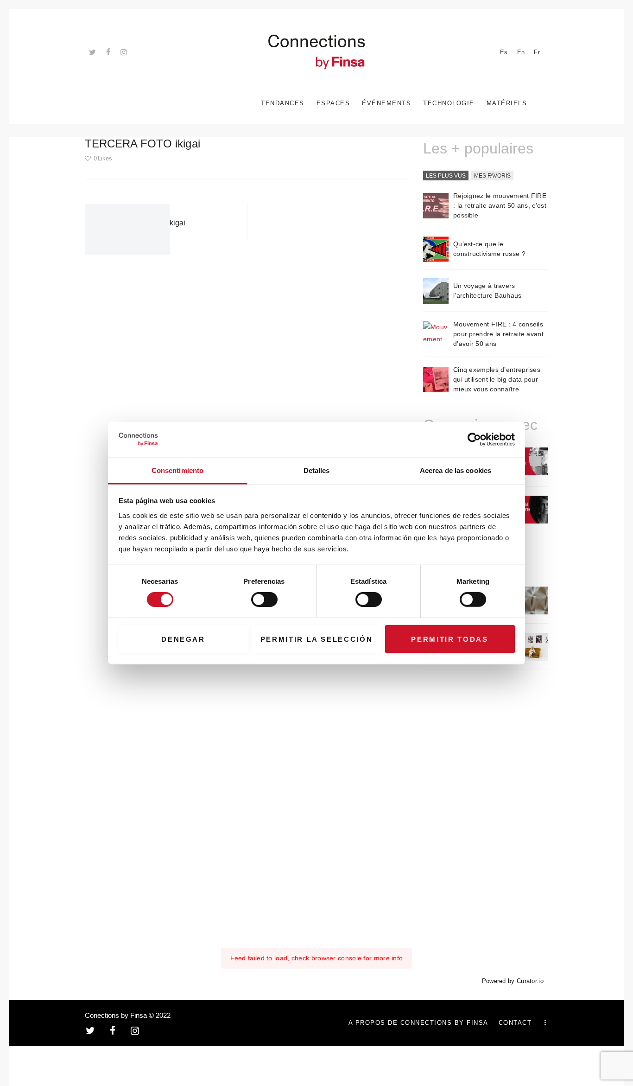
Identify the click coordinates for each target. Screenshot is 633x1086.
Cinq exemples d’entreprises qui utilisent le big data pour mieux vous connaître (496, 379)
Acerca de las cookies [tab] (455, 470)
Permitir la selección (316, 639)
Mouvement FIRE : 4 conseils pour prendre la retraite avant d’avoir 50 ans (498, 333)
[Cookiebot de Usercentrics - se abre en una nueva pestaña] (474, 440)
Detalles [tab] (317, 470)
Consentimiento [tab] (177, 470)
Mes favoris (492, 175)
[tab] (445, 176)
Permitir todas (449, 639)
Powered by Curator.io (513, 981)
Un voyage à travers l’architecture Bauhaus (487, 290)
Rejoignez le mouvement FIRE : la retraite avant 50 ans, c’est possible (499, 205)
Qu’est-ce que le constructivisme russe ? (489, 248)
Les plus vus (446, 175)
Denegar (183, 639)
